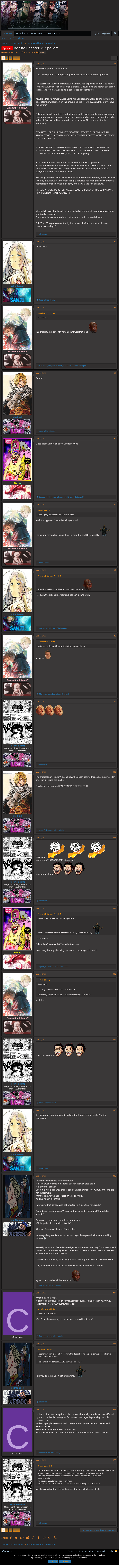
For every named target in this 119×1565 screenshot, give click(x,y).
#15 (114, 1110)
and (53, 628)
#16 (114, 1176)
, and (61, 497)
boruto (42, 52)
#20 (114, 1460)
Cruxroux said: (44, 1466)
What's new (36, 33)
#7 (115, 570)
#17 (114, 1293)
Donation (20, 33)
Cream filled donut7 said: (48, 576)
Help (111, 1551)
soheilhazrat (17, 285)
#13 (114, 974)
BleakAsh (17, 417)
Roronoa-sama (17, 745)
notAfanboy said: (45, 1309)
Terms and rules (86, 1551)
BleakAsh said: (44, 1349)
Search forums (19, 38)
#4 (115, 373)
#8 (115, 636)
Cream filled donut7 (11, 52)
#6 (115, 504)
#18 (114, 1343)
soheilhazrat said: (45, 313)
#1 (115, 63)
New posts (6, 38)
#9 (115, 701)
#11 (114, 837)
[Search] (115, 33)
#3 (115, 307)
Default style (9, 1551)
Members (52, 33)
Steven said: (43, 510)
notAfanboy (17, 1220)
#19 (114, 1409)
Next (16, 58)
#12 (114, 908)
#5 (115, 439)
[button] (27, 33)
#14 (114, 1039)
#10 (114, 772)
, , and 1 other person (64, 365)
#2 (115, 242)
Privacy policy (101, 1551)
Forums (8, 33)
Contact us (72, 1551)
